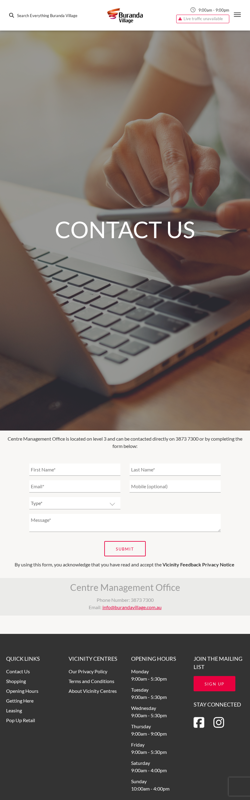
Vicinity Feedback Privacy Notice (198, 564)
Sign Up (214, 684)
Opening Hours (22, 691)
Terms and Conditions (91, 681)
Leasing (14, 710)
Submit (125, 549)
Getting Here (20, 701)
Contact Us (18, 671)
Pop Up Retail (20, 720)
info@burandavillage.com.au (132, 607)
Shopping (16, 681)
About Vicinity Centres (93, 691)
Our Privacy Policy (88, 671)
